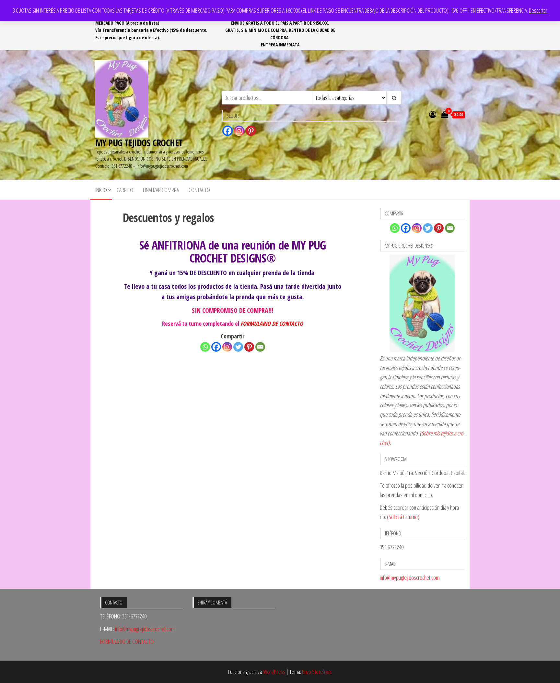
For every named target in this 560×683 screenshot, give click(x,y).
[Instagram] (239, 131)
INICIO (101, 190)
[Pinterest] (251, 131)
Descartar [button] (538, 10)
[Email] (260, 347)
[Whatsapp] (205, 347)
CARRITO (125, 190)
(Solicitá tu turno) (402, 517)
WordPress (274, 672)
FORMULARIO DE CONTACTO (271, 323)
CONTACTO (199, 190)
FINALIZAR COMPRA (161, 190)
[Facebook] (227, 131)
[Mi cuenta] (432, 114)
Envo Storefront (317, 672)
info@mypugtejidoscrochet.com (409, 577)
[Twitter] (238, 347)
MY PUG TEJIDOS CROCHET (139, 143)
